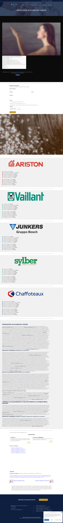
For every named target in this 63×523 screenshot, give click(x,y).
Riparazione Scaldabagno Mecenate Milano (42, 480)
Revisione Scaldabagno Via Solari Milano (42, 508)
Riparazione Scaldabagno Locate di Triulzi (18, 448)
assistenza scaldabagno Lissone (15, 475)
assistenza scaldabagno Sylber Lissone (44, 476)
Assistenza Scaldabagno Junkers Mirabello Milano (44, 509)
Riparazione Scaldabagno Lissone (7, 57)
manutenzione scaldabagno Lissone (15, 477)
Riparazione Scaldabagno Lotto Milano (17, 450)
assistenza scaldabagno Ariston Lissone (31, 476)
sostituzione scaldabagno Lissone (38, 477)
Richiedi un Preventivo (6, 58)
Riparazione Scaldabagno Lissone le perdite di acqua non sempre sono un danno (14, 64)
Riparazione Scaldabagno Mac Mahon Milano (18, 451)
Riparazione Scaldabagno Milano (16, 447)
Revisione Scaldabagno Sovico (40, 505)
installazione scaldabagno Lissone (26, 477)
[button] (61, 512)
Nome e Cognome (13, 88)
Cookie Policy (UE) (33, 517)
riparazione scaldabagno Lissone (35, 475)
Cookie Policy (51, 521)
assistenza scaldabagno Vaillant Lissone (18, 476)
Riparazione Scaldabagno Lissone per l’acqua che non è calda (11, 62)
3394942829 (14, 506)
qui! (25, 103)
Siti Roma (42, 518)
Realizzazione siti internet (29, 518)
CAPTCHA (11, 106)
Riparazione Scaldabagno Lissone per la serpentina (10, 60)
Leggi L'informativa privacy (26, 517)
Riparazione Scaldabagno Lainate (19, 480)
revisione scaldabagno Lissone (25, 475)
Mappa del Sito (38, 517)
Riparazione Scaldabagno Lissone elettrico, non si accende (11, 61)
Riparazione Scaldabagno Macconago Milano (18, 452)
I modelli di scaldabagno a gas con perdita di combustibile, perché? (12, 63)
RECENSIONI (5, 65)
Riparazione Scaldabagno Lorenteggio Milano (18, 449)
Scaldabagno (12, 473)
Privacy (54, 521)
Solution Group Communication (37, 518)
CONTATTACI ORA (43, 499)
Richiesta (11, 95)
